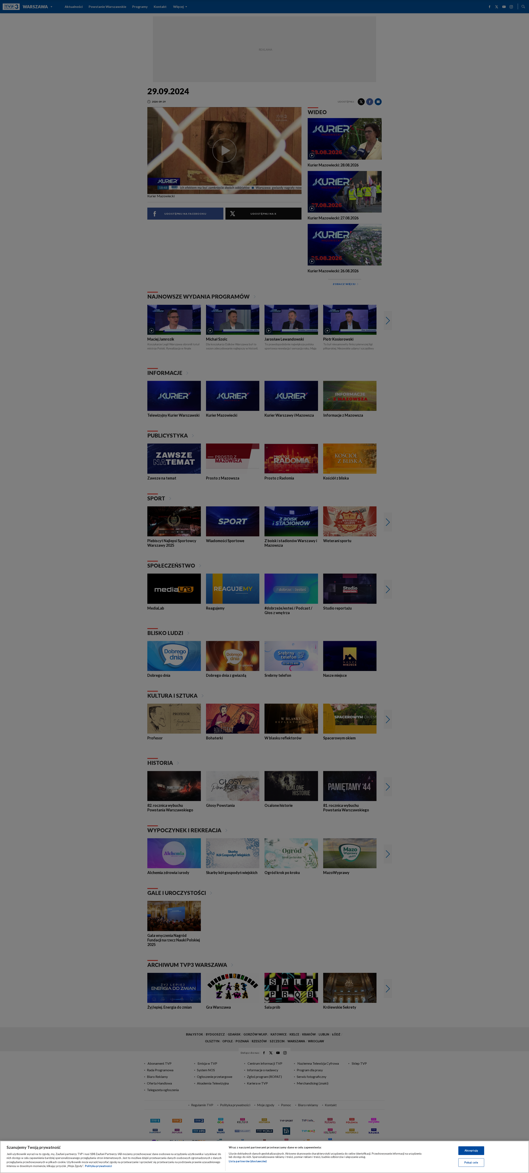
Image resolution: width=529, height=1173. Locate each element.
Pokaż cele (471, 1162)
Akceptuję (471, 1150)
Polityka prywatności (98, 1166)
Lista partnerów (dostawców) (248, 1161)
